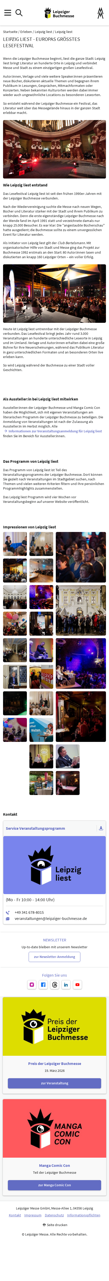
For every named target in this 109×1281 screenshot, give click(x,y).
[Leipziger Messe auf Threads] (54, 984)
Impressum (33, 1215)
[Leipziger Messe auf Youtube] (77, 984)
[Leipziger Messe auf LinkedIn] (66, 984)
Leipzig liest (43, 32)
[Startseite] (59, 13)
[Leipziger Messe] (100, 12)
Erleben (26, 32)
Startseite (10, 32)
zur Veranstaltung (54, 1083)
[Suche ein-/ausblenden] (18, 12)
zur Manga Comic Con (54, 1185)
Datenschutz (54, 1215)
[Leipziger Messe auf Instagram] (31, 984)
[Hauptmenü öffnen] (7, 12)
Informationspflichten (83, 1215)
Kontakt (15, 1215)
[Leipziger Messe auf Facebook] (43, 984)
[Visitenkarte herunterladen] (101, 828)
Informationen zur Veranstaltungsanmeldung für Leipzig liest (55, 431)
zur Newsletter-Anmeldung (54, 956)
